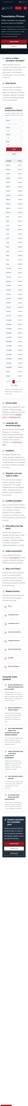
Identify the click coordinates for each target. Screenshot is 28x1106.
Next (15, 385)
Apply (14, 149)
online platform (14, 558)
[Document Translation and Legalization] (7, 8)
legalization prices (14, 417)
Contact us (14, 848)
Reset (14, 154)
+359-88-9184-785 (8, 2)
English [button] (23, 2)
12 (11, 385)
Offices (14, 46)
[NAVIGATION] (25, 8)
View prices (14, 853)
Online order (14, 41)
